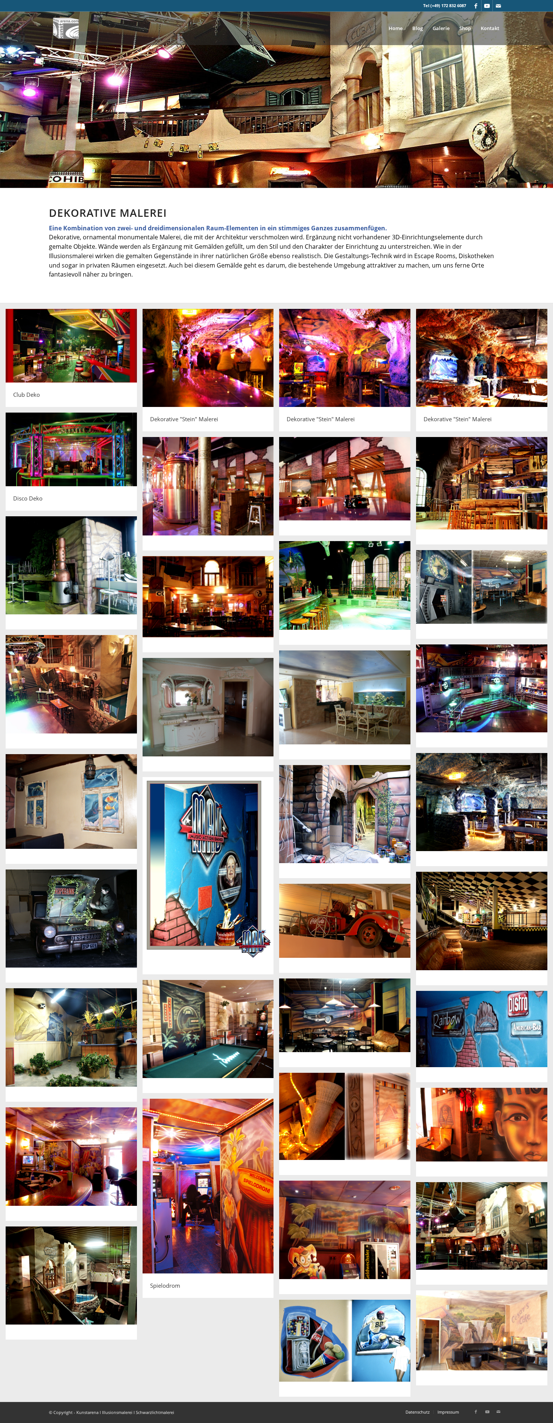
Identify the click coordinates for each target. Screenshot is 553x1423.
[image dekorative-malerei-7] (347, 489)
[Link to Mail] (498, 5)
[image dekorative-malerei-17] (484, 812)
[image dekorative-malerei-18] (74, 812)
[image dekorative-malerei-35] (484, 1340)
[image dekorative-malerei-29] (484, 1135)
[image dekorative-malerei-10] (347, 595)
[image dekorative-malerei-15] (347, 707)
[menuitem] (395, 28)
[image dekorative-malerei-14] (484, 698)
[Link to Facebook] (475, 5)
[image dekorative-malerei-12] (211, 607)
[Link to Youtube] (487, 5)
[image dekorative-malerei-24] (347, 1025)
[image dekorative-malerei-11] (484, 597)
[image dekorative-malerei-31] (74, 1166)
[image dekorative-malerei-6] (211, 496)
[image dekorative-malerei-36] (347, 1351)
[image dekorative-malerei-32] (347, 1240)
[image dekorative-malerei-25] (211, 1039)
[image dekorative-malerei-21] (74, 929)
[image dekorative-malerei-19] (347, 824)
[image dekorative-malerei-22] (484, 931)
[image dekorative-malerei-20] (211, 878)
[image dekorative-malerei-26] (74, 1047)
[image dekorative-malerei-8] (484, 493)
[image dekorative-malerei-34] (74, 1286)
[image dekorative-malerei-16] (211, 717)
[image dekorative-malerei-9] (74, 575)
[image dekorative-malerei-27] (484, 1039)
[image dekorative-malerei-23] (347, 931)
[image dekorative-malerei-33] (484, 1236)
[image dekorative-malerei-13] (74, 694)
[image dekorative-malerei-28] (347, 1127)
